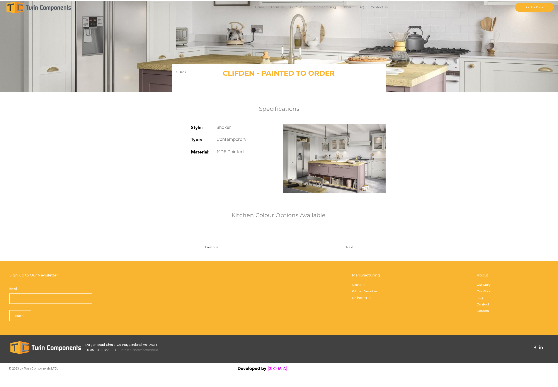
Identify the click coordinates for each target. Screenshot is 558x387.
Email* (14, 288)
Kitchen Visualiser (365, 291)
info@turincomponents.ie (139, 350)
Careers (483, 311)
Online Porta (361, 298)
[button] (347, 7)
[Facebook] (535, 347)
